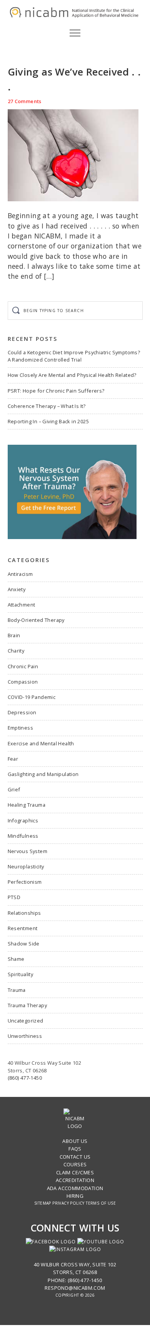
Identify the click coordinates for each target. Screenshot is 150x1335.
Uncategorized (25, 1020)
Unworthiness (25, 1035)
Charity (16, 650)
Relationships (24, 912)
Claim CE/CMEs (75, 1172)
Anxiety (17, 589)
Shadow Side (24, 943)
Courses (75, 1164)
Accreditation (75, 1180)
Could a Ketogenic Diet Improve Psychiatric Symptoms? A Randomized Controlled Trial (74, 356)
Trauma (17, 989)
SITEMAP (42, 1203)
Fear (13, 758)
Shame (16, 958)
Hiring (75, 1195)
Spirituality (20, 974)
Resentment (23, 928)
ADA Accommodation (75, 1188)
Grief (14, 789)
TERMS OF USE (101, 1203)
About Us (74, 1141)
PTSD (14, 897)
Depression (22, 712)
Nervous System (28, 851)
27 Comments (25, 101)
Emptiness (20, 727)
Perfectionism (25, 881)
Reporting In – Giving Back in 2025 (48, 421)
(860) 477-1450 (25, 1077)
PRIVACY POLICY (68, 1203)
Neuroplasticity (26, 866)
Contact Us (75, 1156)
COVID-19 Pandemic (32, 697)
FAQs (75, 1148)
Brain (14, 635)
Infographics (23, 820)
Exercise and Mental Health (41, 743)
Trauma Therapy (27, 1005)
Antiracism (20, 573)
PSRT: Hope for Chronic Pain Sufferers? (56, 390)
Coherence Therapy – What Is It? (47, 406)
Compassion (23, 681)
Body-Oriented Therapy (36, 620)
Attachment (21, 604)
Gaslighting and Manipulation (43, 774)
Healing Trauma (27, 804)
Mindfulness (23, 835)
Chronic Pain (23, 666)
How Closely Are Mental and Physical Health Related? (72, 375)
